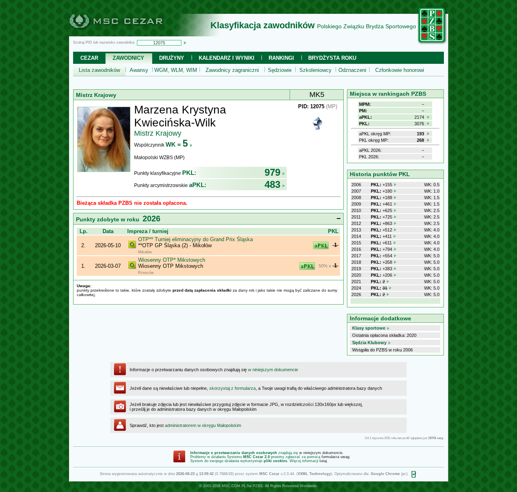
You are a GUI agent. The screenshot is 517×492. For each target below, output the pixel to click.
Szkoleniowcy (315, 70)
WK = (177, 144)
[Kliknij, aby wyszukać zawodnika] (185, 42)
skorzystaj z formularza (232, 388)
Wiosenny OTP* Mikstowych (171, 260)
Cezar (89, 58)
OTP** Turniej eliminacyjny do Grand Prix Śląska (195, 239)
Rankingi (281, 58)
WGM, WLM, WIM (175, 70)
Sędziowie (280, 70)
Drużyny (171, 58)
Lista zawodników (99, 70)
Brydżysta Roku (332, 58)
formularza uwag (335, 457)
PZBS (258, 486)
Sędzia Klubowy (369, 342)
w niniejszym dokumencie (273, 369)
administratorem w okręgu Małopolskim (203, 425)
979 (272, 172)
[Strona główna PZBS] (432, 43)
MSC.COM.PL (234, 486)
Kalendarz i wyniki (226, 58)
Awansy (139, 70)
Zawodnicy (128, 58)
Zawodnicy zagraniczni (232, 70)
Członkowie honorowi (399, 70)
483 (272, 184)
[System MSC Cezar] (129, 34)
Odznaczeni (352, 70)
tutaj (323, 461)
